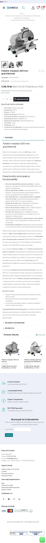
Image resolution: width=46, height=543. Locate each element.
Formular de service (7, 473)
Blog (2, 483)
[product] (11, 349)
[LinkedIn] (19, 499)
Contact (4, 471)
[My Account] (33, 7)
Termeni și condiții (7, 485)
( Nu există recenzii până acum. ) (19, 81)
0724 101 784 (11, 456)
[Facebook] (3, 499)
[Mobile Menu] (3, 8)
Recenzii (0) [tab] (9, 328)
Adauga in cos (22, 99)
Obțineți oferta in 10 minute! (10, 469)
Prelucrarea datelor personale (10, 487)
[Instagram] (14, 499)
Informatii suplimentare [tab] (14, 323)
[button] (37, 335)
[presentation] (4, 42)
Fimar (7, 93)
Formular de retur (6, 475)
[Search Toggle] (23, 7)
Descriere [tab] (9, 137)
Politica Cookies (6, 489)
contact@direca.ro (12, 458)
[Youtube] (9, 499)
